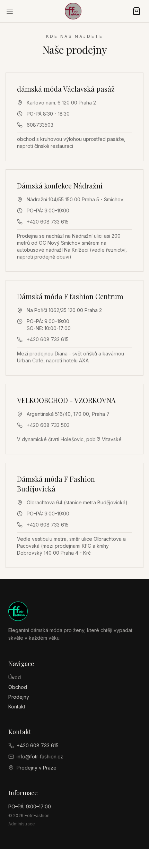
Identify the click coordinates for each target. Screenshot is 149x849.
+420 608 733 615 (48, 222)
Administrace (21, 823)
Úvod (14, 677)
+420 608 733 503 (48, 425)
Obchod (17, 687)
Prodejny (18, 697)
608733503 (40, 125)
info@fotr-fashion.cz (40, 756)
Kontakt (16, 706)
